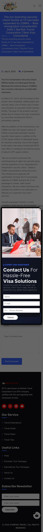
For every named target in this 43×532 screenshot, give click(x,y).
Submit (10, 317)
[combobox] (6, 310)
